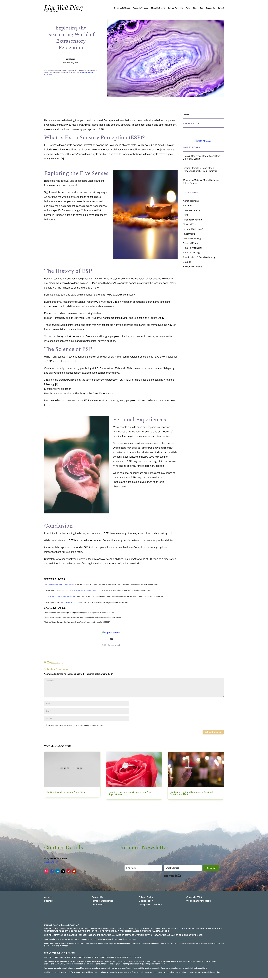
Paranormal (114, 645)
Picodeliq (206, 901)
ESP (104, 645)
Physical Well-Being (192, 248)
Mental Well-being (158, 8)
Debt (185, 215)
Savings (187, 262)
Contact (221, 8)
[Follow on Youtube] (74, 871)
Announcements (191, 201)
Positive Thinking (191, 252)
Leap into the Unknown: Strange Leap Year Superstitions (130, 793)
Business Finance (191, 210)
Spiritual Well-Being (192, 266)
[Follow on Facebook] (52, 871)
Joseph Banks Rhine (68, 603)
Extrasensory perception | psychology (60, 584)
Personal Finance (191, 243)
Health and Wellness (122, 8)
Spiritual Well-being (175, 8)
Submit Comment (213, 732)
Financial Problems (192, 220)
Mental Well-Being (192, 238)
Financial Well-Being (193, 229)
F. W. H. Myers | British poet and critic (83, 590)
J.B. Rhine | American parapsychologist (60, 596)
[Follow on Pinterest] (68, 871)
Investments (189, 234)
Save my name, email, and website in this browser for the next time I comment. (75, 726)
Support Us (210, 8)
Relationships (191, 8)
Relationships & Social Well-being (199, 257)
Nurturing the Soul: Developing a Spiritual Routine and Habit (191, 793)
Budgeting (188, 205)
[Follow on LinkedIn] (57, 871)
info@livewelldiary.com (56, 858)
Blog (201, 8)
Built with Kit (172, 875)
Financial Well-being (140, 8)
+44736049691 (51, 862)
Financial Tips (189, 224)
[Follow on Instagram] (46, 871)
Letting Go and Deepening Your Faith (66, 792)
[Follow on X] (63, 871)
